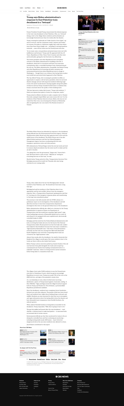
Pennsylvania (32, 359)
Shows (39, 7)
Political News (22, 382)
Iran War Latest (22, 384)
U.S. (21, 11)
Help (78, 388)
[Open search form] (103, 7)
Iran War (25, 11)
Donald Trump (41, 359)
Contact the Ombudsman (83, 392)
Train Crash (54, 359)
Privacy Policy (51, 382)
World (37, 11)
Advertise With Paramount (83, 384)
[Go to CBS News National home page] (62, 8)
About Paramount (81, 382)
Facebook (36, 384)
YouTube (36, 382)
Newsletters (65, 382)
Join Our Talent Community (83, 386)
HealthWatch (48, 11)
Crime (69, 11)
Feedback (79, 390)
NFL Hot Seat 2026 (23, 386)
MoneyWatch (55, 11)
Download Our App (67, 386)
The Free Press (79, 11)
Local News (27, 7)
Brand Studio (66, 388)
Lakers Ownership (23, 388)
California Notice (52, 384)
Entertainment (63, 11)
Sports (73, 11)
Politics (42, 11)
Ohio (59, 359)
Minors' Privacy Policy (53, 390)
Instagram (36, 386)
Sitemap (64, 390)
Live (34, 8)
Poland (64, 359)
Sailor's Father (31, 11)
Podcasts (65, 384)
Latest (21, 7)
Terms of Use (51, 388)
